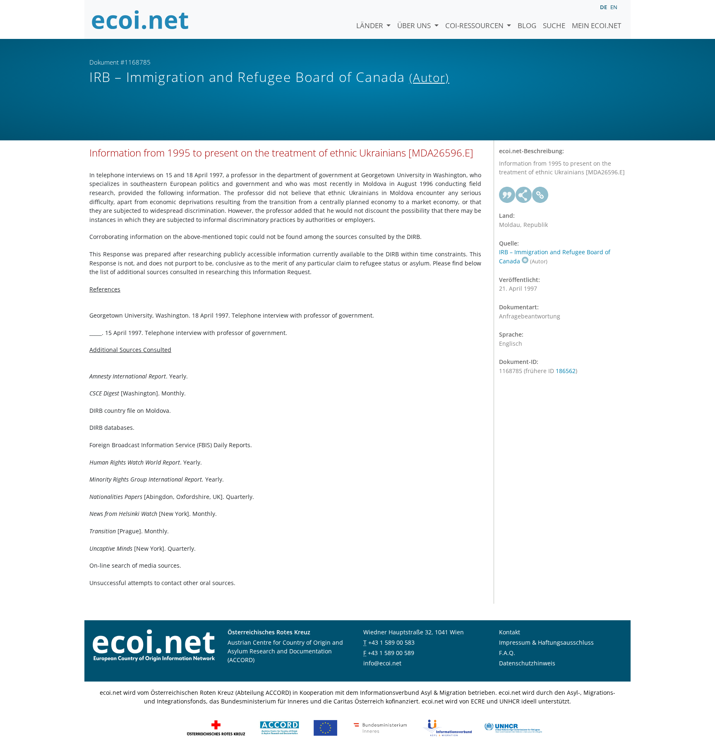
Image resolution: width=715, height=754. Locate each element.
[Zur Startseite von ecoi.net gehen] (140, 19)
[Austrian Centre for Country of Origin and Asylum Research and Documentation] (279, 727)
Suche (554, 25)
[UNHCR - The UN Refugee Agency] (513, 727)
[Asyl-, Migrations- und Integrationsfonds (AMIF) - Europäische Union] (325, 727)
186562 (566, 371)
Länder (370, 25)
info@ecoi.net (382, 663)
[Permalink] (540, 195)
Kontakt (509, 632)
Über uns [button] (414, 25)
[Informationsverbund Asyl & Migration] (447, 727)
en (613, 7)
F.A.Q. (507, 653)
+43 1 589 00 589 (391, 653)
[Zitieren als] (507, 195)
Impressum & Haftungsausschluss (546, 642)
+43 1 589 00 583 (391, 642)
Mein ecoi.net (596, 25)
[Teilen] (524, 195)
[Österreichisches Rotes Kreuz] (216, 727)
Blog (527, 25)
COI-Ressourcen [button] (475, 25)
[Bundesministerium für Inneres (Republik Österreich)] (380, 727)
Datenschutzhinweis (527, 663)
